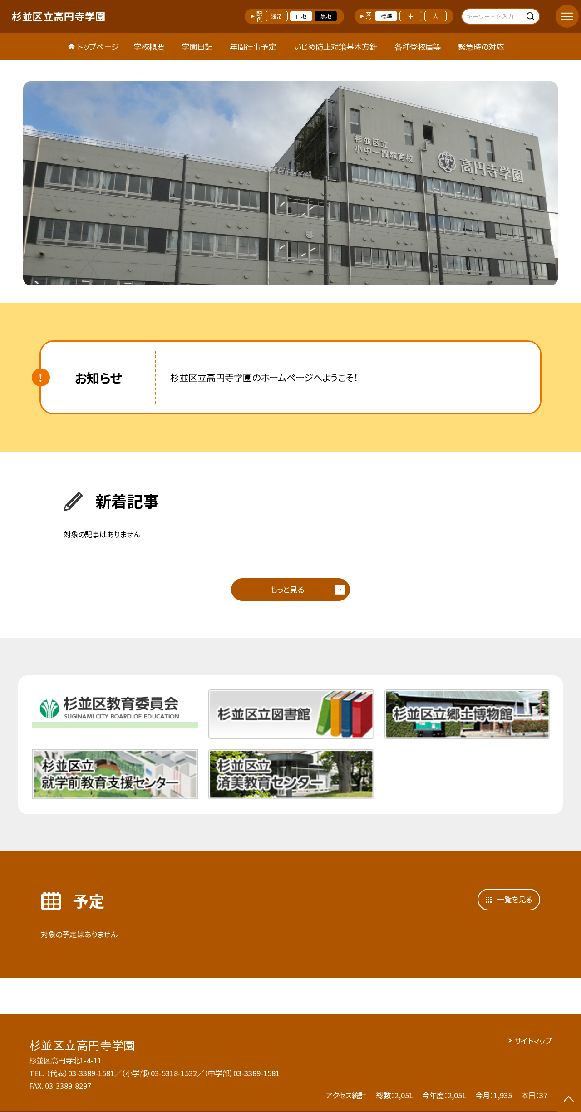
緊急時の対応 (481, 46)
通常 (276, 16)
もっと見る (287, 589)
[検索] (531, 16)
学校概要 (148, 46)
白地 (300, 16)
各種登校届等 (417, 46)
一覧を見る (514, 899)
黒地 (325, 16)
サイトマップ (533, 1040)
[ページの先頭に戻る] (569, 1100)
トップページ (98, 46)
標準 (386, 16)
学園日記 (197, 46)
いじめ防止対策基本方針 (335, 46)
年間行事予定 (253, 46)
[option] (290, 183)
